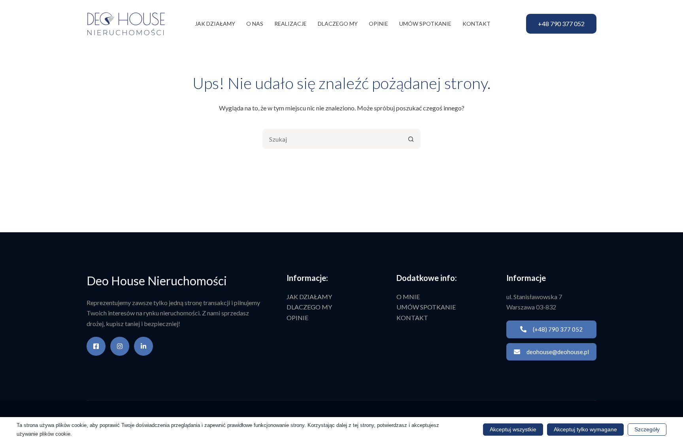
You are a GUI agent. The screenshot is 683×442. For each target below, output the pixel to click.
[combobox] (332, 139)
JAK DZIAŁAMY (215, 23)
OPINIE (378, 23)
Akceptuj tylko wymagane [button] (585, 429)
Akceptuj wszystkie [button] (513, 429)
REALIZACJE (290, 23)
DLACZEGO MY (338, 23)
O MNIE (408, 296)
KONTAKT (476, 23)
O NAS (254, 23)
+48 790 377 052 (561, 23)
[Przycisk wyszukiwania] (411, 139)
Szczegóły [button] (647, 429)
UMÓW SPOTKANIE (425, 23)
